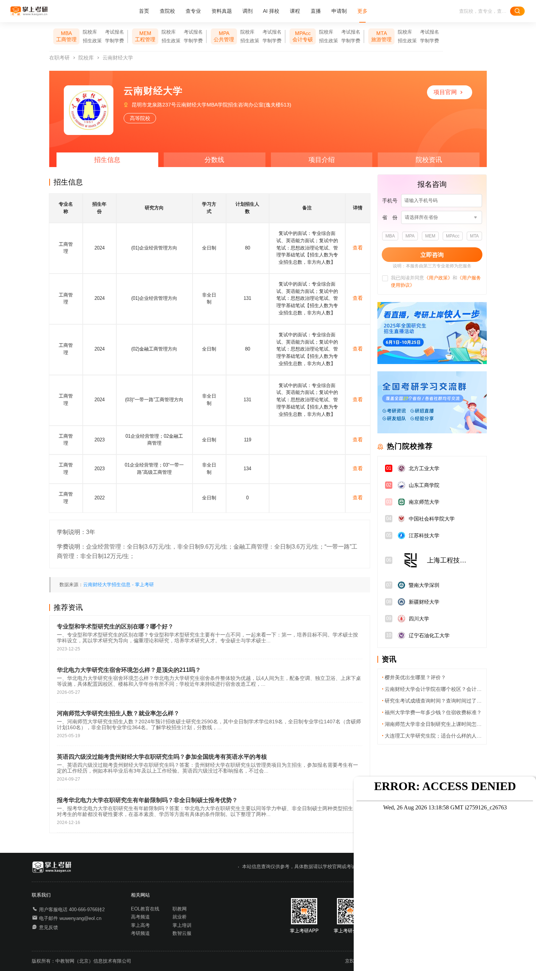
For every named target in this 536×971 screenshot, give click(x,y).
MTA (474, 236)
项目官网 (445, 92)
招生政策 (92, 40)
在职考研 (59, 58)
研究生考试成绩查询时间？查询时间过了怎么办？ (433, 701)
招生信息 (107, 159)
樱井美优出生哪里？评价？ (415, 677)
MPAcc (452, 236)
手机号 (389, 201)
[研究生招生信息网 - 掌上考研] (29, 11)
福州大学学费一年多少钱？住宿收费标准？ (433, 712)
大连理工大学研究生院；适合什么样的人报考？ (433, 736)
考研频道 (140, 933)
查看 (358, 248)
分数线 (214, 159)
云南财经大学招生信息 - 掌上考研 (118, 584)
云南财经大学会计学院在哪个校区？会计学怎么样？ (433, 689)
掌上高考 (140, 925)
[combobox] (439, 217)
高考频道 (140, 917)
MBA (390, 236)
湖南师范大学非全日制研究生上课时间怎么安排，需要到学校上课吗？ (433, 724)
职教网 (179, 909)
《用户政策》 (438, 278)
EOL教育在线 (145, 909)
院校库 (90, 32)
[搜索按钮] (517, 11)
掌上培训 (181, 925)
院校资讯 (429, 159)
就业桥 (179, 917)
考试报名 (114, 32)
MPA (410, 236)
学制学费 (114, 40)
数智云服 (181, 933)
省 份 (389, 217)
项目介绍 (321, 159)
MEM (430, 236)
